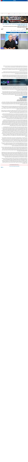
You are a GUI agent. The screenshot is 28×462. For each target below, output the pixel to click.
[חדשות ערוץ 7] (14, 0)
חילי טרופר (22, 30)
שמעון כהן (24, 28)
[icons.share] (1, 0)
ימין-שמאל (25, 30)
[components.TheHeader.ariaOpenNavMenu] (24, 0)
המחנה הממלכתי (18, 30)
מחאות (11, 30)
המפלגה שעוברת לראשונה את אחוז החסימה (21, 100)
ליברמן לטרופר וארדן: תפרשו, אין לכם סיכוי (21, 99)
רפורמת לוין (14, 30)
